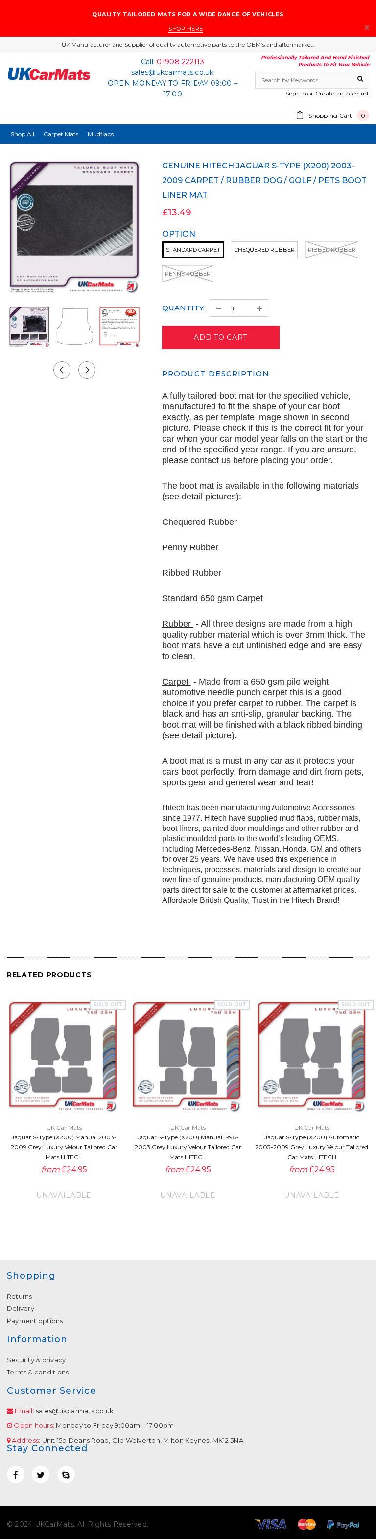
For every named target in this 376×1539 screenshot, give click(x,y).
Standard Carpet (193, 249)
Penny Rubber (188, 273)
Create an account (342, 93)
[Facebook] (15, 1474)
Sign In (295, 93)
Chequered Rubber (265, 249)
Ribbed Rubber (331, 249)
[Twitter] (40, 1474)
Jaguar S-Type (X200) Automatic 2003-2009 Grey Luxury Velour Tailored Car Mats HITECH (311, 1147)
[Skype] (66, 1474)
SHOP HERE (185, 28)
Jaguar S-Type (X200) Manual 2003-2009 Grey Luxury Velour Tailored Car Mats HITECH (64, 1147)
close (367, 27)
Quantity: (183, 307)
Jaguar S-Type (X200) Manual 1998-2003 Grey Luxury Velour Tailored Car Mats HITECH (188, 1147)
